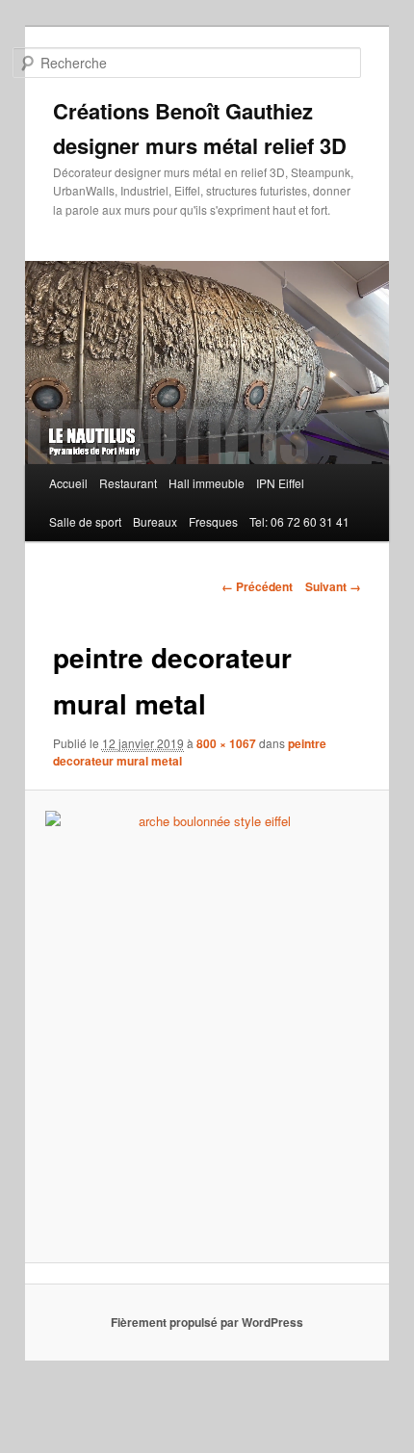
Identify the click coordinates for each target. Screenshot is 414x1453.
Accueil (68, 483)
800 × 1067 (226, 743)
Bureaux (155, 521)
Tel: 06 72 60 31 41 (299, 521)
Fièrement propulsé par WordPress (207, 1322)
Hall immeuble (206, 483)
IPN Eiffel (280, 483)
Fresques (213, 521)
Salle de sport (85, 521)
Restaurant (128, 483)
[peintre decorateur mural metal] (206, 1026)
